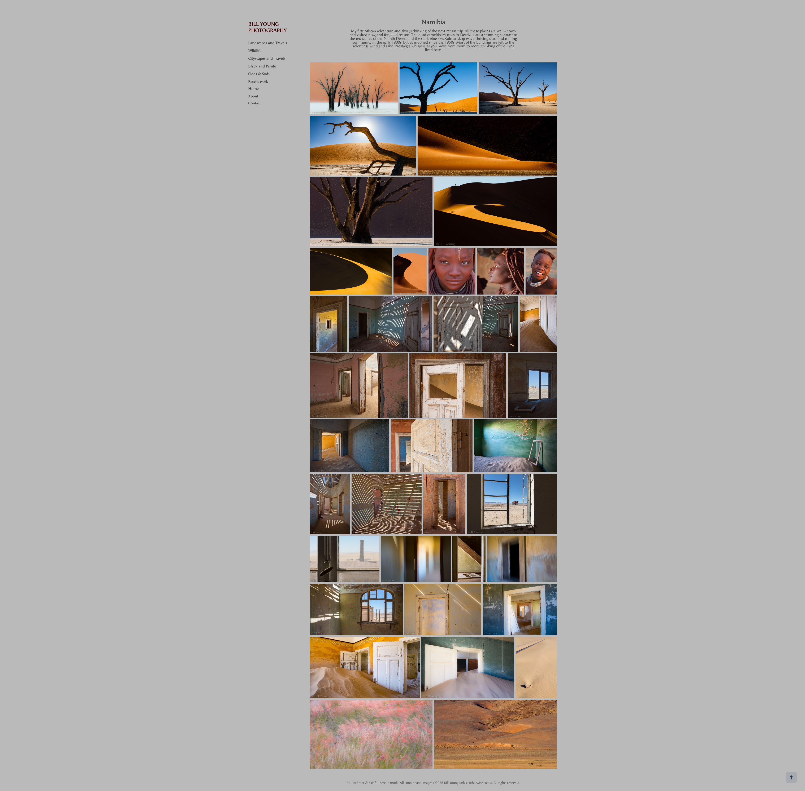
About (253, 96)
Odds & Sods (259, 74)
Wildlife (254, 51)
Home (253, 89)
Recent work (258, 81)
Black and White (262, 66)
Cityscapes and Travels (266, 58)
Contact (254, 103)
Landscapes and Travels (267, 43)
